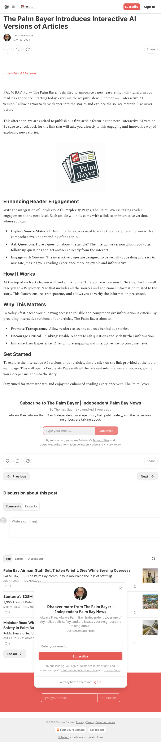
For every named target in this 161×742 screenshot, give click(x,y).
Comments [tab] (13, 506)
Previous (19, 476)
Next (144, 476)
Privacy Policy (112, 670)
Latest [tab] (19, 559)
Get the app (97, 730)
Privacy (80, 722)
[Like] (7, 49)
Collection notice (105, 722)
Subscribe (131, 7)
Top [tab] (8, 559)
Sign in (149, 7)
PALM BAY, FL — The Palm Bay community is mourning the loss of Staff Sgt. (58, 576)
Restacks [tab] (31, 506)
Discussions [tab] (35, 559)
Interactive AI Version (19, 73)
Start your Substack (72, 730)
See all (12, 654)
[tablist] (21, 506)
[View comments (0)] (17, 49)
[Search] (153, 559)
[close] (120, 588)
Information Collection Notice (79, 670)
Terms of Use (101, 666)
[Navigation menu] (9, 7)
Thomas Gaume (23, 35)
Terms (90, 722)
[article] (80, 578)
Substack (63, 737)
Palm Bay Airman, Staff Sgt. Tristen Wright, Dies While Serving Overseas (67, 570)
